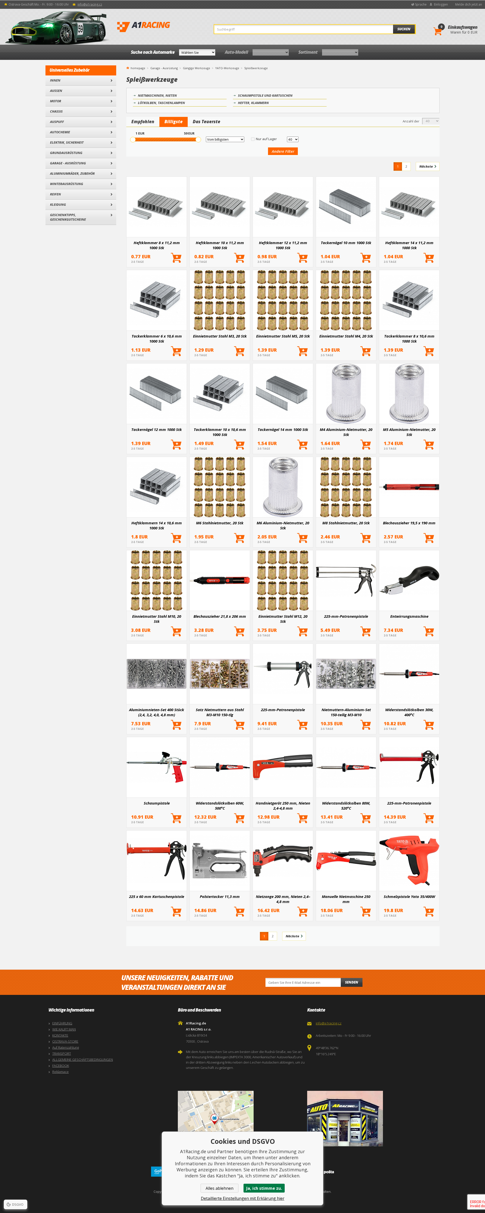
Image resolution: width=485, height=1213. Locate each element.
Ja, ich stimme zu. (264, 1188)
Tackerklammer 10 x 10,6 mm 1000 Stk (220, 432)
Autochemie (60, 132)
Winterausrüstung (66, 184)
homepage (138, 67)
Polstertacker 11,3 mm (220, 896)
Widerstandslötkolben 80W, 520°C (346, 806)
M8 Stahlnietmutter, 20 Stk (346, 522)
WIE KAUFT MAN (64, 1029)
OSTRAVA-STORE (65, 1041)
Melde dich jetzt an (468, 4)
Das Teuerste (206, 121)
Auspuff (57, 121)
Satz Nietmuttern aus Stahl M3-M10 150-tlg (220, 712)
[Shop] (370, 1118)
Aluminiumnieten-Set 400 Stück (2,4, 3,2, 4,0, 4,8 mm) (156, 712)
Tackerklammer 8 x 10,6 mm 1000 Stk (409, 338)
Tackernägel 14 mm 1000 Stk (283, 429)
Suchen (403, 29)
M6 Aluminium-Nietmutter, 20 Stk (283, 525)
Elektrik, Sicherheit (67, 142)
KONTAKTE (60, 1035)
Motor (55, 101)
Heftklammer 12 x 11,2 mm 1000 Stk (283, 245)
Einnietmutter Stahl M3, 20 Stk (220, 336)
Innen (55, 80)
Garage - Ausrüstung (68, 163)
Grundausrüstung (66, 152)
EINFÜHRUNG (62, 1023)
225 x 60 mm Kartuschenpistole (156, 896)
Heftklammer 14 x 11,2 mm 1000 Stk (409, 245)
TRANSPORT (61, 1053)
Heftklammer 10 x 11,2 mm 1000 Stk (220, 245)
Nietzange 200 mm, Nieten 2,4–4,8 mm (283, 899)
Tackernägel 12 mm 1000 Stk (156, 429)
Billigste (173, 121)
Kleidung (58, 204)
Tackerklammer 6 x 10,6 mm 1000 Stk (157, 338)
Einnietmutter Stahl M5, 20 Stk (283, 336)
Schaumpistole (157, 803)
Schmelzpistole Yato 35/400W (409, 896)
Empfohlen (142, 121)
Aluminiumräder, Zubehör (72, 173)
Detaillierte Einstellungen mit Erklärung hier (242, 1198)
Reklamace (60, 1071)
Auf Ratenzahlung (65, 1047)
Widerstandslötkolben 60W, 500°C (220, 806)
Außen (56, 90)
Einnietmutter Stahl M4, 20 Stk (346, 336)
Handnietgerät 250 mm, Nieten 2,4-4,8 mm (283, 806)
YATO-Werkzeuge (227, 68)
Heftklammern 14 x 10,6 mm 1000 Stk (156, 525)
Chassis (56, 111)
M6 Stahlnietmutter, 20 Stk (220, 522)
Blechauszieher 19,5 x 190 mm (409, 522)
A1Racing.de (160, 27)
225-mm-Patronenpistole (346, 616)
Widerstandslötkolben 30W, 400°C (409, 712)
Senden (351, 982)
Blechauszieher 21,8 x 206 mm (219, 616)
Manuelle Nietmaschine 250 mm (346, 899)
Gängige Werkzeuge (196, 68)
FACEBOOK (60, 1065)
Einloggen (441, 4)
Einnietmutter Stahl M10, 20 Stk (156, 619)
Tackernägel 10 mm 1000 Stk (346, 242)
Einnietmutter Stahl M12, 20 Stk (282, 619)
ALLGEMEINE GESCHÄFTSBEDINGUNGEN (82, 1059)
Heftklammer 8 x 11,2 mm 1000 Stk (157, 245)
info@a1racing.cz (90, 4)
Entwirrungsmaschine (409, 616)
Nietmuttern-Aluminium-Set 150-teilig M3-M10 (346, 712)
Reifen (55, 194)
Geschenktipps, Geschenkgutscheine (68, 217)
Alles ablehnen (219, 1188)
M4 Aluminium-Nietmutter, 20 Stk (346, 432)
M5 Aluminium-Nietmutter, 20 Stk (409, 432)
